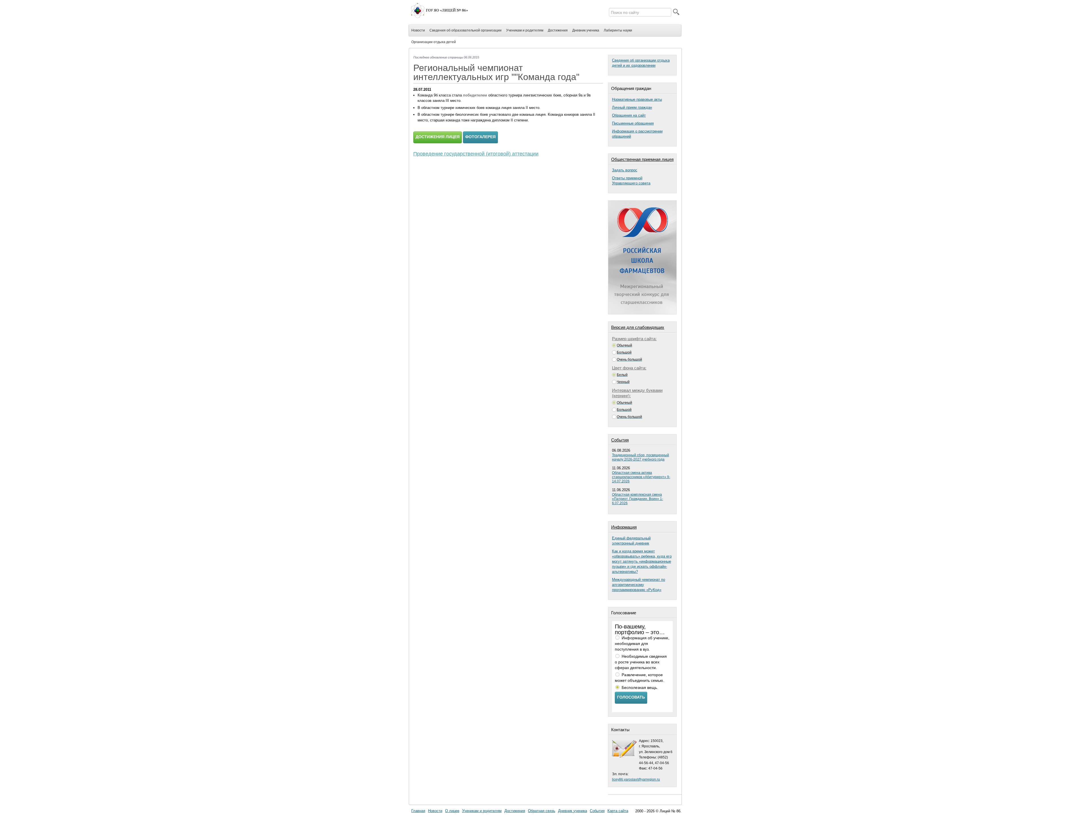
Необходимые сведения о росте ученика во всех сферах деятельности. (641, 662)
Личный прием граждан (632, 107)
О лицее (452, 811)
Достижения (514, 811)
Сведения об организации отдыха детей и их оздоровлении (641, 63)
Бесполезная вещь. (640, 687)
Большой (624, 352)
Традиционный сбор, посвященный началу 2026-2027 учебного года (640, 457)
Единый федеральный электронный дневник (631, 540)
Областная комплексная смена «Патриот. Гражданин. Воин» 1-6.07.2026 (637, 499)
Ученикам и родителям (482, 811)
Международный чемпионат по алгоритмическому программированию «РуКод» (638, 584)
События (597, 811)
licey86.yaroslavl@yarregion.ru (636, 779)
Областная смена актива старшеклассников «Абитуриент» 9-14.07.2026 (641, 477)
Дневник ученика (572, 811)
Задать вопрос (624, 170)
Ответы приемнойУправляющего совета (631, 180)
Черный (623, 382)
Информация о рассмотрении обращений (637, 133)
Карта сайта (617, 811)
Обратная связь (541, 811)
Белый (622, 375)
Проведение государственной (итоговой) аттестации (475, 154)
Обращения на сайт (629, 115)
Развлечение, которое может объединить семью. (639, 677)
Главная (418, 811)
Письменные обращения (633, 123)
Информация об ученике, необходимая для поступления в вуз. (642, 643)
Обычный (624, 345)
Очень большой (629, 359)
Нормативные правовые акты (637, 99)
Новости (435, 811)
